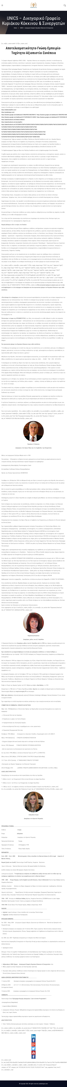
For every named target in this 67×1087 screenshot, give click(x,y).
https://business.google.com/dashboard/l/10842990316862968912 (18, 114)
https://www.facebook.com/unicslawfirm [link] (11, 122)
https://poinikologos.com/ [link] (8, 112)
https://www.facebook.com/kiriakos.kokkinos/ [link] (13, 119)
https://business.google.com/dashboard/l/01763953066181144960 (18, 117)
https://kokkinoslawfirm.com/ (8, 110)
